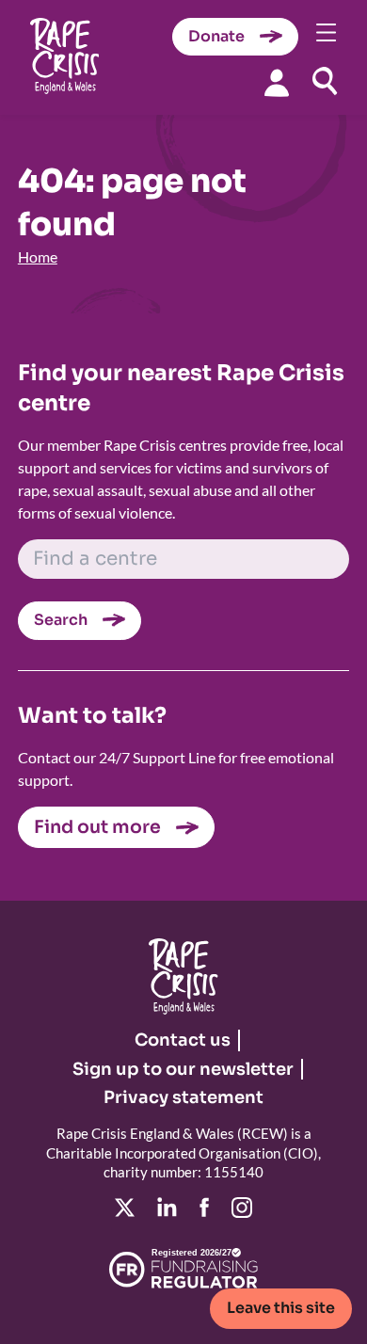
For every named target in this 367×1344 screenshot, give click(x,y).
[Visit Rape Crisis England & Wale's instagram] (241, 1207)
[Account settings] (276, 82)
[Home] (64, 58)
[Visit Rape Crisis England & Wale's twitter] (125, 1207)
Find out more (97, 827)
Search (61, 620)
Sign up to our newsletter (183, 1069)
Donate (216, 36)
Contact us (183, 1040)
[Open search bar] (324, 81)
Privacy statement (183, 1097)
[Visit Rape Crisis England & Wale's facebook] (204, 1207)
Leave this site (281, 1308)
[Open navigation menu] (326, 32)
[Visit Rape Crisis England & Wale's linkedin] (167, 1207)
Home (37, 256)
